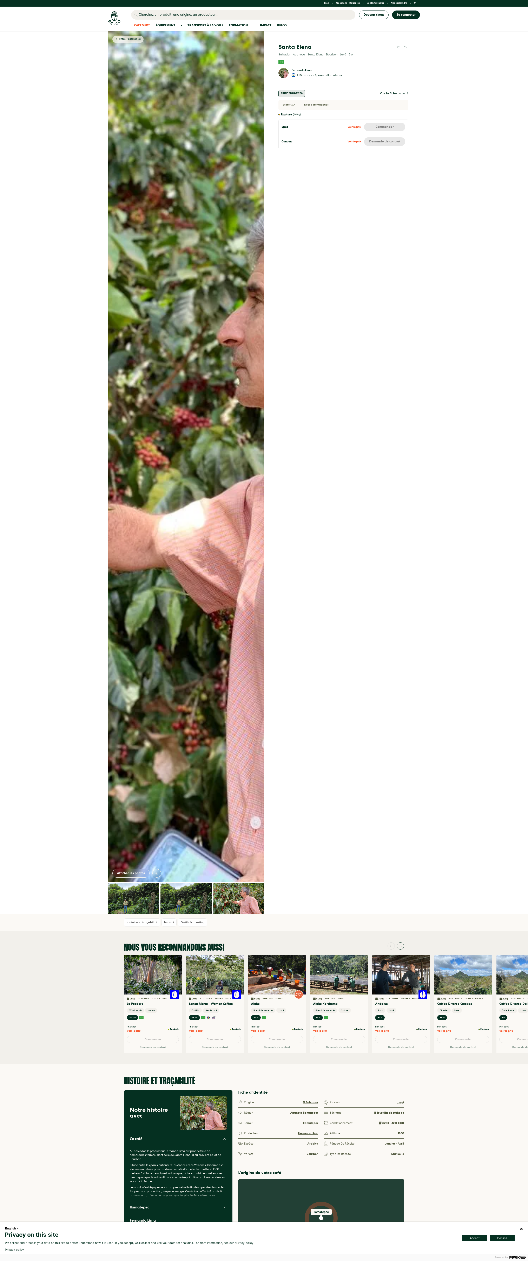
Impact (265, 25)
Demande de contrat (384, 141)
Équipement (165, 25)
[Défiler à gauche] (391, 946)
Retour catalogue (130, 39)
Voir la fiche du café (394, 93)
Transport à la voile (205, 25)
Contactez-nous (375, 3)
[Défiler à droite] (400, 946)
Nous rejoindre (399, 3)
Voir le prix (354, 127)
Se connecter (406, 15)
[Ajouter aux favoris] (398, 47)
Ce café (136, 1139)
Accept (475, 1238)
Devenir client (374, 15)
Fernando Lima (301, 70)
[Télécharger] (156, 873)
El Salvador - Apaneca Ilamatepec (320, 75)
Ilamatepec (139, 1207)
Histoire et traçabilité (142, 922)
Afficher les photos (131, 873)
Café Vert (142, 25)
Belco (282, 25)
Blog (326, 3)
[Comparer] (405, 47)
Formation (238, 25)
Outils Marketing (192, 922)
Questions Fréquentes (348, 3)
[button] (321, 1218)
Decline (502, 1238)
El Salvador (310, 1102)
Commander (385, 127)
